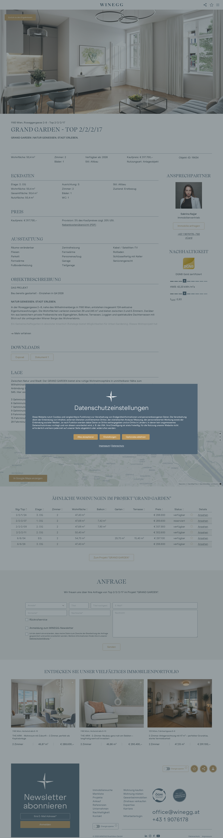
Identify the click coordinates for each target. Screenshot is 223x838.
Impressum (104, 446)
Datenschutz (117, 446)
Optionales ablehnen (136, 437)
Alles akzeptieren (85, 437)
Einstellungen (109, 437)
